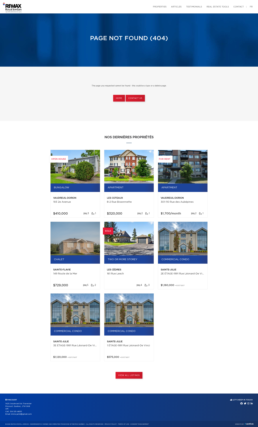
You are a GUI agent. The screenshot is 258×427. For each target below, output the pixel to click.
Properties (159, 7)
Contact (238, 7)
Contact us (135, 98)
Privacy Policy (111, 424)
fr (251, 7)
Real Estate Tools (218, 7)
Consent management (139, 424)
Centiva (249, 424)
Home (119, 98)
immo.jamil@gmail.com (21, 414)
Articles (176, 7)
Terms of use (123, 424)
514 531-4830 (16, 411)
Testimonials (194, 7)
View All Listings (129, 375)
